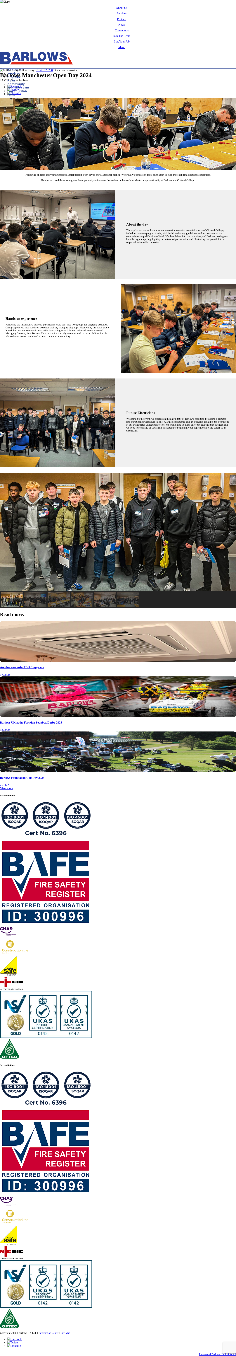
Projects (121, 19)
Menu (121, 47)
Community (122, 30)
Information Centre (49, 1333)
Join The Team (121, 35)
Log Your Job (122, 41)
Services (122, 13)
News (121, 24)
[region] (118, 540)
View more (6, 788)
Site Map (65, 1333)
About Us (121, 7)
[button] (6, 532)
